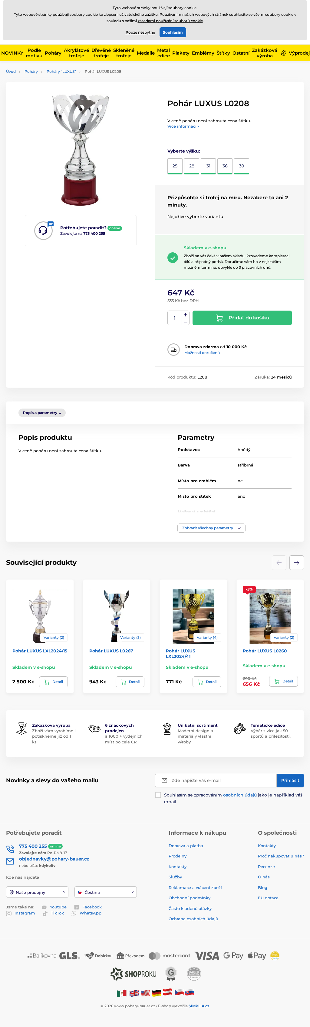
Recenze (266, 866)
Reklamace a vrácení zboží (196, 887)
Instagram (25, 913)
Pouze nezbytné (140, 32)
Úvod (11, 71)
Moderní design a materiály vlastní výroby (195, 736)
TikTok (57, 913)
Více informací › (183, 126)
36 (225, 166)
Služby (175, 876)
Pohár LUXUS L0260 (265, 651)
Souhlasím (173, 32)
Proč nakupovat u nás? (281, 856)
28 (191, 166)
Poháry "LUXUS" (61, 71)
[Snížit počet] (185, 321)
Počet (175, 318)
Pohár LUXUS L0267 (111, 651)
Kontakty (177, 866)
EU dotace (268, 897)
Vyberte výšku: (183, 151)
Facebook (92, 906)
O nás (264, 876)
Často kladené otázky (190, 908)
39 (241, 166)
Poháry (31, 71)
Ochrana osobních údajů (193, 918)
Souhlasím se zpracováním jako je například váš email (233, 798)
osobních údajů (240, 795)
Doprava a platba (186, 845)
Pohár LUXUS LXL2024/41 (180, 653)
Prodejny (177, 856)
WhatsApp (90, 913)
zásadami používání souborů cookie (170, 21)
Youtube (58, 906)
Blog (262, 887)
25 (175, 166)
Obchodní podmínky (189, 897)
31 (208, 166)
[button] (211, 528)
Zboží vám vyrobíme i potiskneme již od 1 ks (54, 736)
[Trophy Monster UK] (134, 993)
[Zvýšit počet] (185, 314)
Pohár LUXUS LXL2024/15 (39, 651)
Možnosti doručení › (202, 352)
